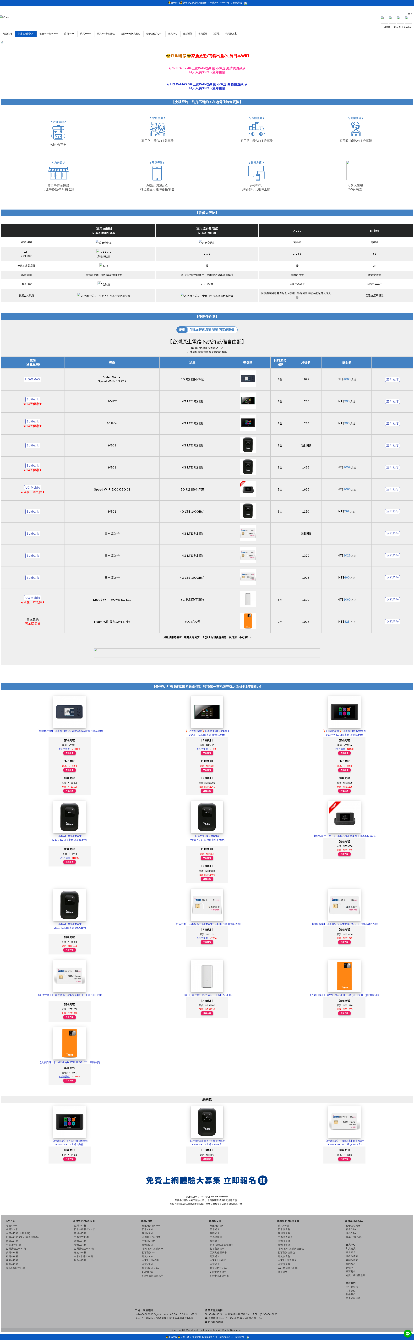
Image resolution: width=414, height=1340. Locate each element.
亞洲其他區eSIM (151, 1237)
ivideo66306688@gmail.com (151, 1314)
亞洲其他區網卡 (218, 1252)
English (408, 27)
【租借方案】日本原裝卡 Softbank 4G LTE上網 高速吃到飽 (207, 924)
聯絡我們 (351, 1294)
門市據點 (351, 1290)
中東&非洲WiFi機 (83, 1256)
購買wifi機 (283, 1225)
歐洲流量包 (284, 1245)
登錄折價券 (352, 1256)
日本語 (387, 27)
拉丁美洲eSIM (150, 1252)
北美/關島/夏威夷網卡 (221, 1245)
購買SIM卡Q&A (218, 1268)
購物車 (349, 1267)
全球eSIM (147, 1264)
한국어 (397, 27)
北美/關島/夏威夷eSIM (154, 1248)
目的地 (216, 33)
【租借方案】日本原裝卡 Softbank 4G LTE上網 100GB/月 (69, 995)
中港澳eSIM (148, 1241)
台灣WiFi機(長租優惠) (18, 1233)
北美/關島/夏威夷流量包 (291, 1248)
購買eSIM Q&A (150, 1268)
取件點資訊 (352, 1286)
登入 (410, 14)
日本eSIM (147, 1229)
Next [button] (408, 43)
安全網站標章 (353, 1298)
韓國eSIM (147, 1233)
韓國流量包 (284, 1233)
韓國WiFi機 (12, 1241)
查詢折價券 (352, 1260)
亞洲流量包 (284, 1241)
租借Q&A (351, 1229)
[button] (408, 1334)
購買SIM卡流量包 (106, 33)
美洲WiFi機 (12, 1252)
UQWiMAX (32, 379)
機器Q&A (351, 1233)
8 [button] (221, 47)
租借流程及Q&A (154, 33)
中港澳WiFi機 (13, 1245)
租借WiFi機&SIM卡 (48, 33)
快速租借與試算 (26, 33)
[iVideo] (4, 17)
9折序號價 (64, 749)
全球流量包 (284, 1264)
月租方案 (69, 791)
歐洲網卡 (215, 1241)
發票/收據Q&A (354, 1237)
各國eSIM (11, 1225)
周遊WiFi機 (12, 1264)
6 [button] (211, 47)
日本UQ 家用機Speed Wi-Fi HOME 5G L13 (207, 995)
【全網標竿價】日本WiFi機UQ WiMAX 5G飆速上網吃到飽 (69, 731)
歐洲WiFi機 (12, 1256)
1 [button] (187, 47)
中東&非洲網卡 (218, 1260)
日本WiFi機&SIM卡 (84, 1229)
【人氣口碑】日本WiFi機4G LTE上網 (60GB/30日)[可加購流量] (344, 995)
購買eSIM (69, 33)
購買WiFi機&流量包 (130, 33)
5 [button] (207, 47)
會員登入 (351, 1252)
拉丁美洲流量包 (286, 1252)
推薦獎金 (351, 1271)
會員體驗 (202, 33)
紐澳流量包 (284, 1256)
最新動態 (187, 33)
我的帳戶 (351, 1264)
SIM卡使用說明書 (219, 1275)
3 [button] (197, 47)
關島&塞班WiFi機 (15, 1268)
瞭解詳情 (237, 2)
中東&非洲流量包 (287, 1260)
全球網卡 (215, 1264)
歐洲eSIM (147, 1245)
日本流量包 (284, 1229)
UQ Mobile (32, 487)
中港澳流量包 (285, 1237)
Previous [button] (6, 43)
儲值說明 (283, 1271)
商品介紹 (7, 33)
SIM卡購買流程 (218, 1271)
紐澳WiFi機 (12, 1260)
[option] (207, 43)
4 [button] (202, 47)
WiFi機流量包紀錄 (288, 1268)
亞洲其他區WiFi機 (16, 1248)
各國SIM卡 (12, 1229)
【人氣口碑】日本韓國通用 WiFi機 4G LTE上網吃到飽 (69, 1062)
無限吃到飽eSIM (151, 1225)
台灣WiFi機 (80, 1225)
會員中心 (172, 33)
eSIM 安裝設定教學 (152, 1275)
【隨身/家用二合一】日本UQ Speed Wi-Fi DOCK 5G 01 (344, 836)
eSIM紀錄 (147, 1271)
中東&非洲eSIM (150, 1260)
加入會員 (351, 1248)
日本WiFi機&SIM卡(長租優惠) (22, 1237)
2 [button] (192, 47)
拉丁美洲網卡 (217, 1248)
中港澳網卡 (216, 1237)
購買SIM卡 (85, 33)
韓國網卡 (215, 1233)
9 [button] (226, 47)
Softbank (33, 399)
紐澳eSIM (147, 1256)
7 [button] (216, 47)
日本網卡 (215, 1229)
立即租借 (392, 379)
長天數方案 (231, 33)
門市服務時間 (215, 1322)
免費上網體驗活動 (355, 1275)
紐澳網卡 (215, 1256)
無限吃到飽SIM (218, 1225)
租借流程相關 (353, 1225)
